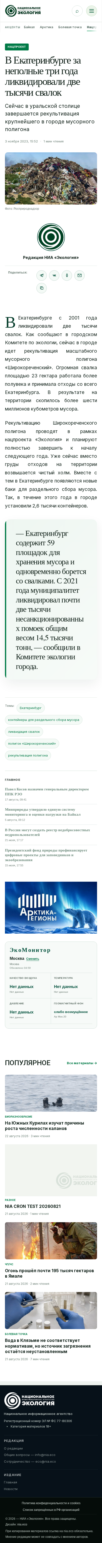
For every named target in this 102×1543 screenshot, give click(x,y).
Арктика (46, 27)
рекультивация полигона (28, 755)
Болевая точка (70, 27)
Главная (10, 1482)
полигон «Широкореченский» (32, 743)
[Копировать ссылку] (41, 288)
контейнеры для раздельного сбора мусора (43, 720)
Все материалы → (82, 1063)
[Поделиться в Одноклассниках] (67, 275)
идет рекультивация (31, 351)
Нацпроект (17, 46)
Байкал (29, 27)
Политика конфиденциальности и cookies (51, 1503)
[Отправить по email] (79, 275)
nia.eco (22, 1524)
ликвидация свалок (24, 732)
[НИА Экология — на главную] (23, 11)
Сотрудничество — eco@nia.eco (30, 1461)
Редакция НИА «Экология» (51, 257)
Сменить (32, 959)
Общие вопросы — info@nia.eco (29, 1455)
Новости (11, 1489)
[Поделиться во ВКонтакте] (54, 275)
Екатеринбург (31, 708)
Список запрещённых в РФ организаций (51, 1510)
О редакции (13, 1448)
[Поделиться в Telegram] (41, 275)
